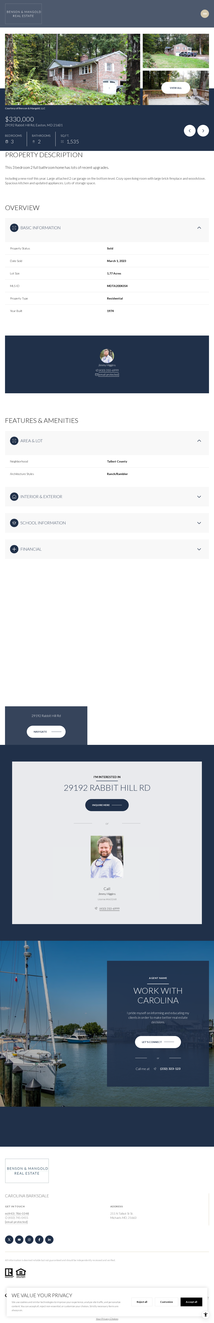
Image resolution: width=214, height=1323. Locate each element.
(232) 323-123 (170, 1068)
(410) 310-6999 (109, 370)
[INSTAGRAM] (29, 1239)
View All (176, 87)
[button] (158, 1042)
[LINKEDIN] (49, 1239)
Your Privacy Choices (107, 1318)
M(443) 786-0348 (17, 1213)
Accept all (191, 1301)
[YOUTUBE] (19, 1239)
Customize (166, 1301)
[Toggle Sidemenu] (205, 14)
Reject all (142, 1301)
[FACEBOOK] (39, 1239)
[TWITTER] (9, 1239)
